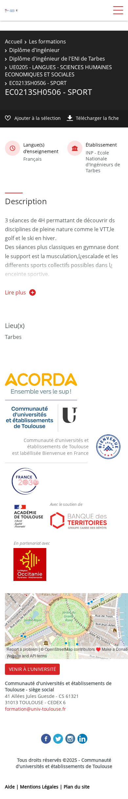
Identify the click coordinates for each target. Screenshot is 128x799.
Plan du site (77, 787)
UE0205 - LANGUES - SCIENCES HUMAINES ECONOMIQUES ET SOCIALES (58, 71)
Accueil (13, 41)
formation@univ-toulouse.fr (35, 709)
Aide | (12, 787)
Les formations (47, 41)
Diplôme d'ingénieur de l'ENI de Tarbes (57, 58)
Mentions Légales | (42, 787)
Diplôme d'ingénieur (34, 50)
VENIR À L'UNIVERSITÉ (32, 669)
